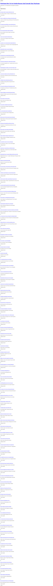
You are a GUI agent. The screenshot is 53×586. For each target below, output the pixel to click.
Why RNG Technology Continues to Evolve (5, 401)
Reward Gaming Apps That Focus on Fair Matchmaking (6, 580)
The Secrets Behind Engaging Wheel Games (5, 512)
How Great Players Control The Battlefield (5, 240)
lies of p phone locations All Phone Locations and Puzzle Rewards (7, 24)
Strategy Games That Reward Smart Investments (6, 376)
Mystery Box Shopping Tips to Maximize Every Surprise (7, 469)
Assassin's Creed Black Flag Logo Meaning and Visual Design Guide (8, 18)
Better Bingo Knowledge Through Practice (5, 339)
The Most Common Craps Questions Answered (5, 426)
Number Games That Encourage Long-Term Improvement (7, 537)
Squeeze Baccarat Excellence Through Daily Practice (6, 327)
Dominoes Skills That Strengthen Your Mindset (5, 506)
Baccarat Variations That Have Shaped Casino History (6, 30)
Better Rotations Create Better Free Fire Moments (6, 234)
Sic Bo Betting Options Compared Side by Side (5, 407)
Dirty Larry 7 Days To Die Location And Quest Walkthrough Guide (8, 191)
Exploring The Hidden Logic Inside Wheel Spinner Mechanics (7, 92)
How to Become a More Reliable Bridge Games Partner (6, 475)
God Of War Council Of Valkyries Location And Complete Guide (7, 172)
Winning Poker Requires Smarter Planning (5, 290)
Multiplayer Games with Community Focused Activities (6, 358)
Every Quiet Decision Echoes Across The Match (5, 259)
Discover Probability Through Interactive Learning (6, 432)
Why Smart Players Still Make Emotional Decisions (6, 104)
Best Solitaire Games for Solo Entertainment (5, 494)
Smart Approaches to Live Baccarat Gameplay (5, 543)
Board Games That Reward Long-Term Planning (6, 531)
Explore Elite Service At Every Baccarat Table (5, 333)
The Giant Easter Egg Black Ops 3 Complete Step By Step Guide (7, 61)
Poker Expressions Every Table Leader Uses (5, 302)
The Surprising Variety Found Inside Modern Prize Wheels (7, 55)
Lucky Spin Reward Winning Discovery (5, 370)
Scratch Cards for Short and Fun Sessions (5, 438)
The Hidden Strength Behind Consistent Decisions (6, 296)
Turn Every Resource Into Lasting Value (5, 228)
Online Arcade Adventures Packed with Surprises (6, 562)
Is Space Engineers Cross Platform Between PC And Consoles (7, 197)
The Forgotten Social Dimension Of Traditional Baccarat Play (7, 86)
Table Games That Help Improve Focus (5, 500)
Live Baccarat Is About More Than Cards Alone (5, 271)
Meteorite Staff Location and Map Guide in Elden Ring (6, 129)
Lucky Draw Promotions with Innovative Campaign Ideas (7, 444)
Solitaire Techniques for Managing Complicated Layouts (7, 135)
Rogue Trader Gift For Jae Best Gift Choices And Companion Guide (8, 166)
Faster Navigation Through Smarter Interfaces (5, 568)
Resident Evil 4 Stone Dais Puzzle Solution (5, 160)
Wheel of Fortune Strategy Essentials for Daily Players (6, 463)
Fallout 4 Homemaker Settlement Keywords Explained (6, 203)
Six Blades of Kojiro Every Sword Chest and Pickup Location (7, 222)
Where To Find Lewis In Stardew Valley (5, 98)
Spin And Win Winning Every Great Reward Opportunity (7, 364)
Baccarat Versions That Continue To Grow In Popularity (7, 265)
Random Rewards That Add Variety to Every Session (6, 395)
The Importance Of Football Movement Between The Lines (7, 123)
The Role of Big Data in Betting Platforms (5, 574)
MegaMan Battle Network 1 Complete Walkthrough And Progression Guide (9, 154)
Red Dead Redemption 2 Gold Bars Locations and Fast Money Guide (8, 67)
